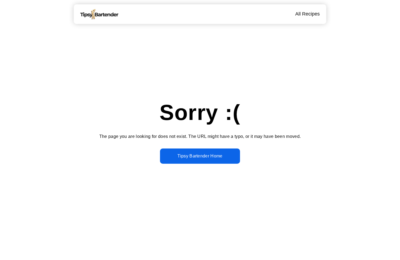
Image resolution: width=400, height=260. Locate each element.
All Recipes (307, 14)
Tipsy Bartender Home (199, 156)
